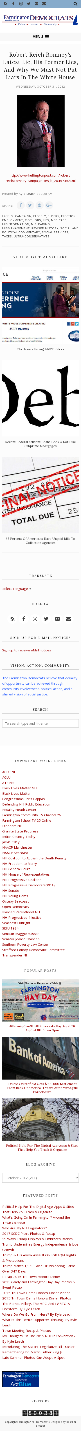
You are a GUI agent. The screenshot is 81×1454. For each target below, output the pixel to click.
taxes (7, 236)
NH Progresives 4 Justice (21, 917)
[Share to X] (30, 205)
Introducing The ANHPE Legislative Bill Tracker (38, 1346)
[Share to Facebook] (21, 205)
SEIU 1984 (10, 928)
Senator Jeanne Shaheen (21, 939)
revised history (45, 228)
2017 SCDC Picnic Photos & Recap (28, 1233)
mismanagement (16, 228)
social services (55, 232)
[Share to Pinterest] (40, 205)
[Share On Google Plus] (49, 205)
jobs (37, 220)
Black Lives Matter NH (19, 788)
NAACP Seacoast (15, 852)
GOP (28, 220)
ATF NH (8, 782)
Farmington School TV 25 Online (26, 820)
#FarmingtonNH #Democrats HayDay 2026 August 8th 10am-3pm (42, 1028)
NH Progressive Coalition (21, 879)
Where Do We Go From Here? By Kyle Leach (37, 1314)
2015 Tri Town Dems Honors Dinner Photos (36, 1298)
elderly (39, 216)
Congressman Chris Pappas (23, 799)
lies (46, 220)
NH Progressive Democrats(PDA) (28, 885)
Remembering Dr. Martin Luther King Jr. (32, 1352)
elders (53, 216)
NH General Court (16, 869)
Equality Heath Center (19, 809)
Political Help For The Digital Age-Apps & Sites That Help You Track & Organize (42, 1148)
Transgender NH (15, 955)
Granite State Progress (20, 831)
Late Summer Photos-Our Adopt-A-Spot (33, 1357)
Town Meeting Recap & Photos (26, 1330)
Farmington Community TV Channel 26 (31, 815)
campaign (23, 216)
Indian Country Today (18, 836)
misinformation (15, 224)
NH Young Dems (15, 896)
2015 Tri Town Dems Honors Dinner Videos (36, 1292)
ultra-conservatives (32, 236)
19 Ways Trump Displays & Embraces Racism (37, 1239)
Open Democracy (15, 906)
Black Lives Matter (16, 793)
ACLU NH (9, 772)
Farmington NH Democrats (33, 1421)
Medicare (59, 220)
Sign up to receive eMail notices (26, 650)
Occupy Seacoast (15, 901)
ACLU (6, 777)
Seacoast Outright (16, 923)
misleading (40, 224)
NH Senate (10, 890)
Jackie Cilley (11, 842)
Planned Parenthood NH (21, 912)
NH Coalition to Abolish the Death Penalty (34, 858)
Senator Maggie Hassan (20, 933)
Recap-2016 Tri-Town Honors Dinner (31, 1276)
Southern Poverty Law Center (25, 944)
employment (12, 220)
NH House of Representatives (26, 874)
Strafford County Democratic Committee (33, 949)
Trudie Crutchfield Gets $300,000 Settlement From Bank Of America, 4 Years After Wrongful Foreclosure (42, 1088)
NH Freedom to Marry (19, 863)
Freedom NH (12, 825)
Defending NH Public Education (26, 804)
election (68, 216)
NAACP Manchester (17, 847)
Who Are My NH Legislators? (24, 1228)
